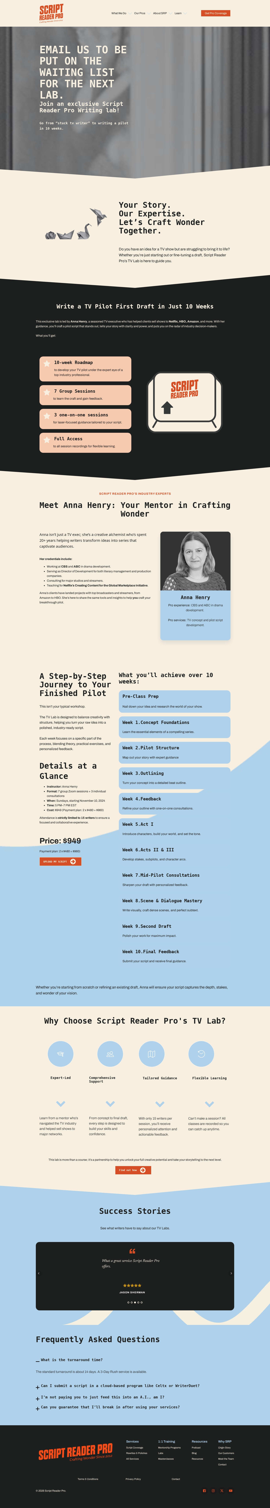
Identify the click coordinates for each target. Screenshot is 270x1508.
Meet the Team (226, 1459)
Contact (222, 1464)
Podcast (196, 1447)
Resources (197, 1459)
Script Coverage (134, 1447)
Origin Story (224, 1447)
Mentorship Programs (169, 1447)
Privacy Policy (133, 1479)
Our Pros (139, 13)
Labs (160, 1453)
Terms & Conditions (88, 1479)
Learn (178, 13)
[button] (216, 13)
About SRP (160, 13)
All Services (132, 1459)
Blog (194, 1453)
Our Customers (226, 1453)
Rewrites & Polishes (136, 1453)
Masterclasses (166, 1459)
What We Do (118, 13)
